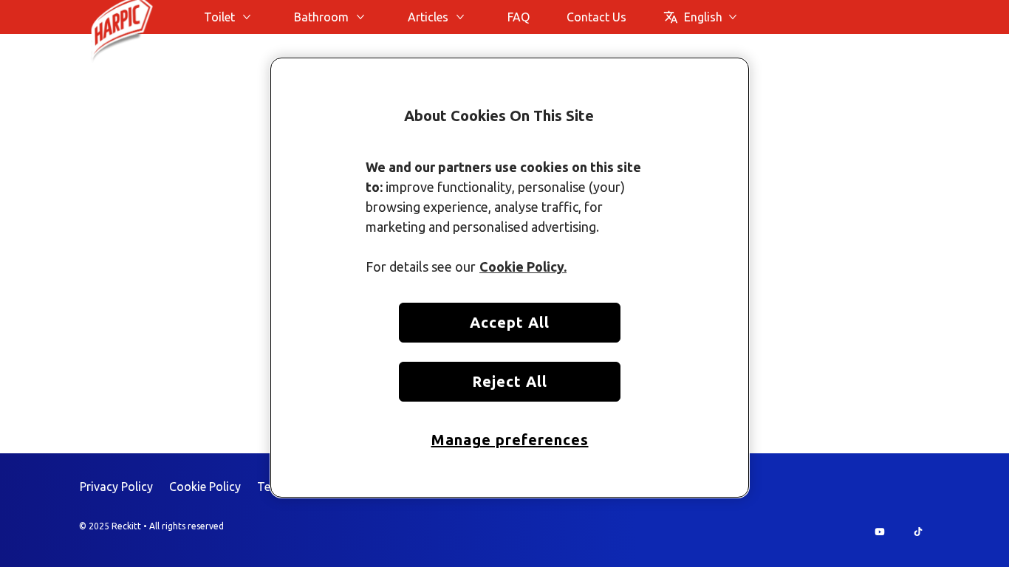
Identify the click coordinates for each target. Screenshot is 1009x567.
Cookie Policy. (523, 266)
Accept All (510, 322)
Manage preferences (510, 439)
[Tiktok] (918, 531)
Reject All (509, 381)
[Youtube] (880, 531)
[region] (510, 278)
